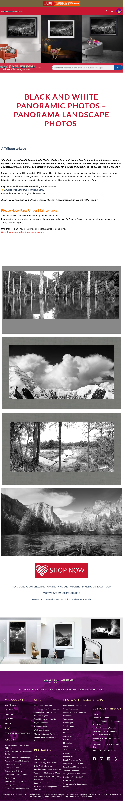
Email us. (98, 689)
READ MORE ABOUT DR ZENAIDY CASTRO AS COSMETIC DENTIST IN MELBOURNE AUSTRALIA (61, 587)
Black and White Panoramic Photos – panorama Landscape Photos (61, 110)
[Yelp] (116, 759)
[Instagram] (101, 759)
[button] (112, 11)
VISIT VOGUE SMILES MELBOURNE (61, 593)
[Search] (118, 67)
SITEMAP (99, 699)
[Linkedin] (109, 759)
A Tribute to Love (13, 148)
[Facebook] (94, 759)
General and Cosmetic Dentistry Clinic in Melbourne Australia (61, 599)
